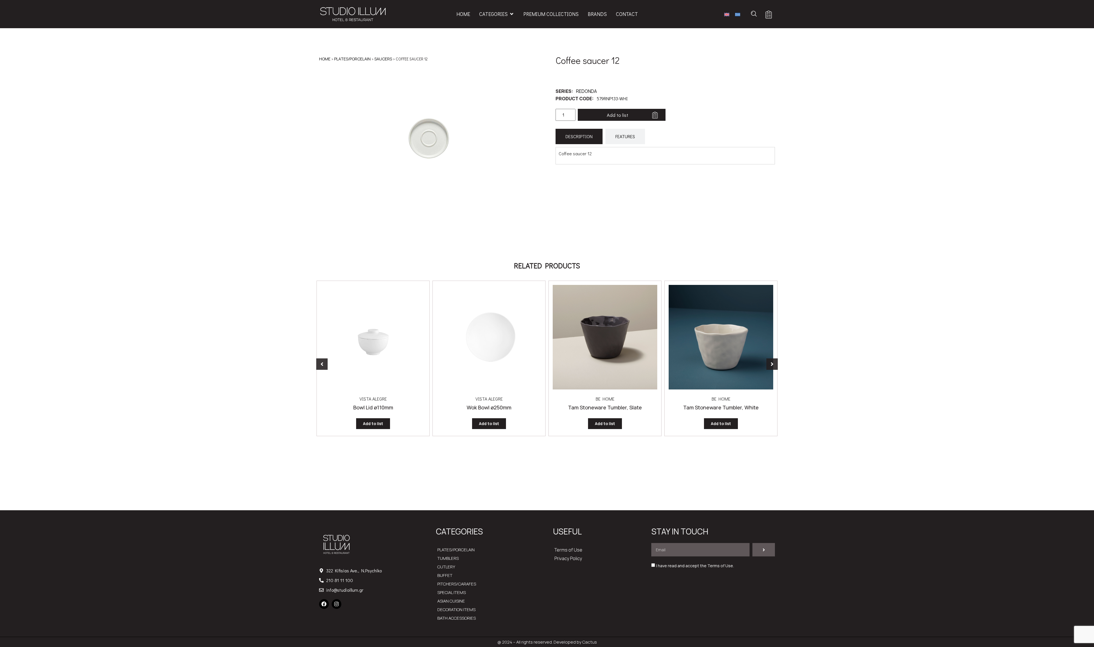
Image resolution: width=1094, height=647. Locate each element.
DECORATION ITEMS (456, 610)
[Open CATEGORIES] (511, 14)
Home (324, 59)
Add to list (617, 115)
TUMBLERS (448, 558)
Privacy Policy (568, 558)
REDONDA (586, 91)
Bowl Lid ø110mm (373, 407)
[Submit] (763, 549)
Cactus (589, 642)
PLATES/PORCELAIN (352, 59)
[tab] (579, 136)
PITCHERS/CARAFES (456, 584)
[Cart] (768, 14)
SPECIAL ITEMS (451, 592)
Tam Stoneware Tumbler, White (721, 407)
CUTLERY (446, 567)
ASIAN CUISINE (451, 601)
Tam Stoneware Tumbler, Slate (605, 407)
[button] (322, 364)
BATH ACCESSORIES (456, 618)
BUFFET (444, 575)
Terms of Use (568, 550)
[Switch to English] (726, 14)
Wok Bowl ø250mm (489, 407)
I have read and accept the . (695, 566)
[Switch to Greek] (737, 14)
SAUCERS (383, 59)
